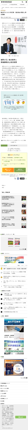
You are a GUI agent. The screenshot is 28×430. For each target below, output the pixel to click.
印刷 (21, 19)
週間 (22, 265)
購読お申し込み (4, 385)
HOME (3, 7)
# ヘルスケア (4, 4)
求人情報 (2, 401)
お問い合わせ (3, 396)
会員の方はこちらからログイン (20, 170)
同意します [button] (20, 417)
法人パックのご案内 (5, 388)
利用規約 (2, 403)
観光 (3, 187)
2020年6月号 (7, 7)
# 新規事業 (22, 4)
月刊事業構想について (5, 383)
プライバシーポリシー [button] (7, 428)
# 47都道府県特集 (13, 4)
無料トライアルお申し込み (8, 170)
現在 (19, 265)
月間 (26, 265)
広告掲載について (4, 398)
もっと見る (22, 249)
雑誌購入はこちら (4, 390)
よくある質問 (3, 393)
